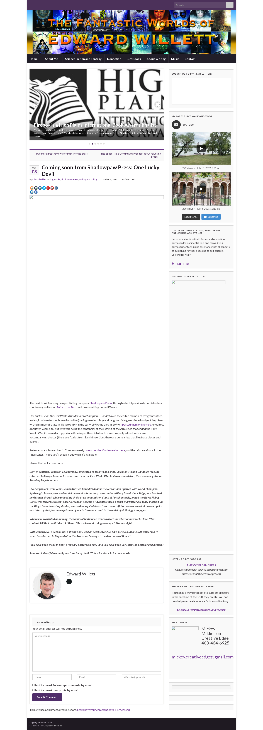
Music (175, 58)
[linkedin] (48, 3)
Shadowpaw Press (69, 179)
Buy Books (134, 58)
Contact (190, 58)
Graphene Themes (53, 725)
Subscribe (213, 216)
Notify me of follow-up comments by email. (64, 685)
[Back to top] (254, 721)
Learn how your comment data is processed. (103, 709)
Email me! (181, 263)
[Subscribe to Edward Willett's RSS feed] (31, 3)
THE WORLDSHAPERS (201, 565)
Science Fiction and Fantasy (83, 58)
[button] (35, 104)
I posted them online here (136, 424)
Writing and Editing (88, 179)
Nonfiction (114, 58)
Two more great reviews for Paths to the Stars (62, 153)
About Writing (156, 58)
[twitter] (37, 3)
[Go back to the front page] (131, 32)
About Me (52, 58)
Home (34, 58)
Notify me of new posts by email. (57, 690)
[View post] (97, 104)
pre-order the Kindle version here (105, 450)
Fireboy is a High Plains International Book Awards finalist (95, 125)
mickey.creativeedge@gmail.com (203, 656)
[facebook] (42, 3)
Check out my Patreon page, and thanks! (201, 609)
